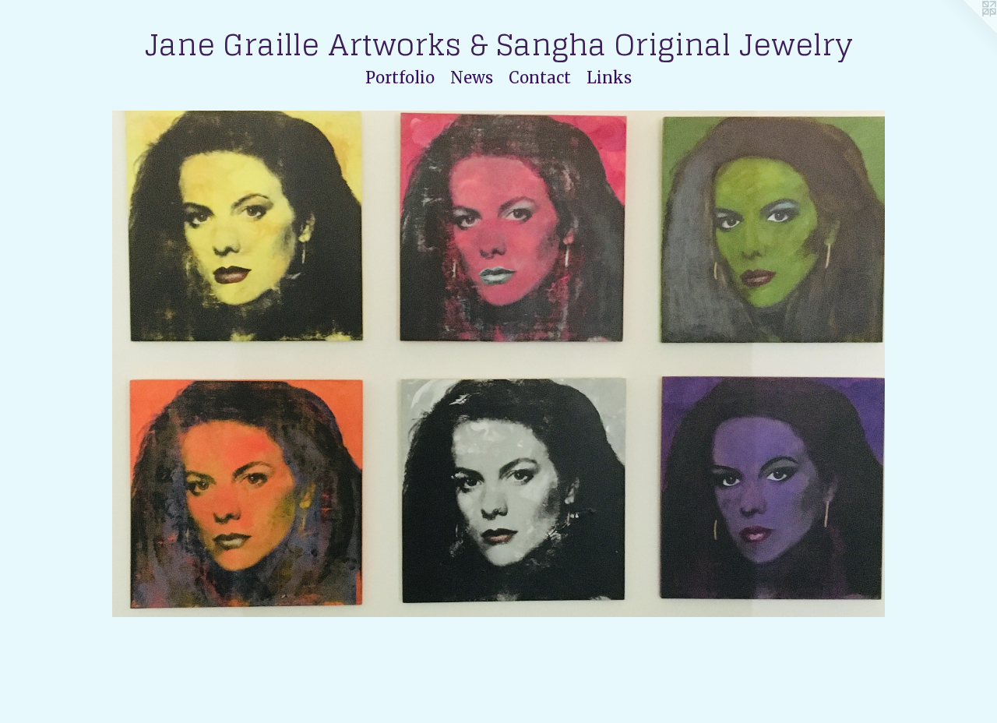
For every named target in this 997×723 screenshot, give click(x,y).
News (471, 77)
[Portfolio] (499, 364)
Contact (540, 77)
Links (609, 77)
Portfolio (400, 77)
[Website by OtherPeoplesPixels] (966, 31)
